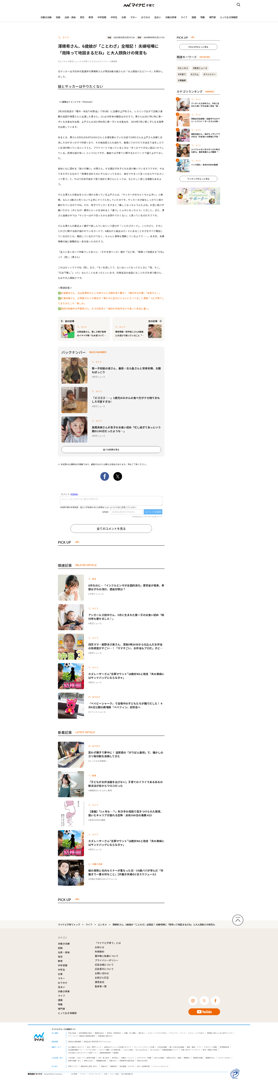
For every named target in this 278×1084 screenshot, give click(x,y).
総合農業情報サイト (75, 1050)
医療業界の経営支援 (127, 1060)
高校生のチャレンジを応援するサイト (117, 1047)
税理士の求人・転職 (174, 1058)
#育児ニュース (74, 61)
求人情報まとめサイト (76, 1047)
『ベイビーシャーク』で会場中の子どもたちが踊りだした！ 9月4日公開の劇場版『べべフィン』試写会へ (125, 705)
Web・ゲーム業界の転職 (86, 1058)
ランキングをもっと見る (198, 178)
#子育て (85, 61)
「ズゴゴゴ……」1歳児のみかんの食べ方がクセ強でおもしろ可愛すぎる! (126, 399)
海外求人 (141, 1033)
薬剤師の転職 (198, 1058)
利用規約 (99, 951)
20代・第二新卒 (103, 1058)
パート (183, 1033)
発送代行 (104, 1066)
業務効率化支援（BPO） (89, 1066)
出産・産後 (70, 17)
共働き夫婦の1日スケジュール (103, 878)
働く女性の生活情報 (177, 1047)
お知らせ (99, 947)
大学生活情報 (162, 1047)
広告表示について (104, 969)
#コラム (93, 61)
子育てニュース (97, 593)
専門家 (212, 17)
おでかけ (145, 17)
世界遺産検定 (224, 1047)
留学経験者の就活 (85, 1033)
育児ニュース (99, 376)
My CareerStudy (141, 1050)
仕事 (123, 17)
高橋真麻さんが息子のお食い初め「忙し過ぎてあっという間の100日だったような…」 (126, 429)
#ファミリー (103, 61)
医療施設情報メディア (170, 1050)
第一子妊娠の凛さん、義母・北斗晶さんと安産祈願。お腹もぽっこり (126, 370)
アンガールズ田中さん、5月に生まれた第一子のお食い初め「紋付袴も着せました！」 (126, 616)
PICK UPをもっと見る (198, 46)
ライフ (184, 17)
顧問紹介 (187, 1058)
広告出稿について (104, 964)
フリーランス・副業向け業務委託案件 (81, 1036)
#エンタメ (62, 61)
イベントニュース (98, 711)
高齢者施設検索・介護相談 (109, 1052)
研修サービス (73, 1066)
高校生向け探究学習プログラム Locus (97, 1041)
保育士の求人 (88, 1060)
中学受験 (101, 17)
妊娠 (58, 17)
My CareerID (154, 1050)
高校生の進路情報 (74, 1041)
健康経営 (113, 1066)
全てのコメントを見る (111, 528)
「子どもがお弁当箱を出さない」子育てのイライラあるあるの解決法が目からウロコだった (125, 784)
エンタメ (102, 924)
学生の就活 (72, 1033)
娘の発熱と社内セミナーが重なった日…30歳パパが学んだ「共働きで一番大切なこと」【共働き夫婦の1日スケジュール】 (125, 872)
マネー (133, 17)
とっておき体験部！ (99, 760)
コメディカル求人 (224, 1058)
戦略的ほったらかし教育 (101, 790)
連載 (194, 17)
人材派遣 (71, 1058)
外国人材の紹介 (142, 1060)
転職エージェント (127, 1058)
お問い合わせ (102, 973)
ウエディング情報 (210, 1047)
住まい (157, 17)
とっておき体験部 (229, 17)
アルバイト (174, 1033)
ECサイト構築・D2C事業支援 (109, 1050)
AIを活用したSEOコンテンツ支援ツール (82, 1052)
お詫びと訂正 (102, 977)
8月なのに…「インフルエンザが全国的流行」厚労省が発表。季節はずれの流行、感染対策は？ (126, 587)
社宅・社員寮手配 (143, 1066)
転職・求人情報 (130, 1033)
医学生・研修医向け (114, 1033)
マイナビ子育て (91, 1050)
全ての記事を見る (111, 449)
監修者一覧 (101, 986)
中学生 (114, 17)
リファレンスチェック (160, 1066)
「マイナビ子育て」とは (108, 943)
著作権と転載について (106, 956)
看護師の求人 (210, 1058)
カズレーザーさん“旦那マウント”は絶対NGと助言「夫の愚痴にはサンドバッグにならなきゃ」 (126, 675)
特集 (202, 17)
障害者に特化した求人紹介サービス (220, 1033)
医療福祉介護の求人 (105, 1036)
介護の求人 (113, 1060)
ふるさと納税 (128, 1050)
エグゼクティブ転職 (144, 1058)
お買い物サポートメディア (190, 1050)
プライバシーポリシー (106, 960)
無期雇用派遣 (101, 1060)
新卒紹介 (115, 1058)
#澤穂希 (113, 61)
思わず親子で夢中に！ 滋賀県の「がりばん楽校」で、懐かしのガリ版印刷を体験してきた (125, 754)
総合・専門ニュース (94, 1047)
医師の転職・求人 (74, 1060)
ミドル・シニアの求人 (196, 1033)
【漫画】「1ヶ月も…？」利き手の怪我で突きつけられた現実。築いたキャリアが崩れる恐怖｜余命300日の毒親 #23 (125, 813)
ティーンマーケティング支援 (144, 1047)
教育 (91, 17)
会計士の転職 (159, 1058)
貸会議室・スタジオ (127, 1066)
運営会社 (99, 982)
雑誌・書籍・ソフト (194, 1047)
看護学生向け (99, 1033)
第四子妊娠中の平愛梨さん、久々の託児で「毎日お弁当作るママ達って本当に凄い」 (105, 308)
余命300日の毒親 (97, 819)
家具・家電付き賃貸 (210, 1050)
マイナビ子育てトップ (69, 924)
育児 (82, 17)
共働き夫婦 (46, 17)
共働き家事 (170, 17)
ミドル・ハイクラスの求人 (157, 1033)
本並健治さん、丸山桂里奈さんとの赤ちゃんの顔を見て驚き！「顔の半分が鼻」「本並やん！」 (111, 293)
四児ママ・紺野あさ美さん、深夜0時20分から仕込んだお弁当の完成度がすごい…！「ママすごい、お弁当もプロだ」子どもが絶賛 (125, 646)
